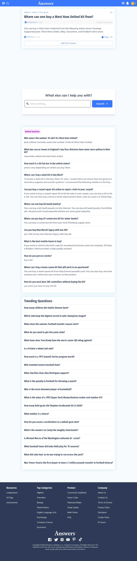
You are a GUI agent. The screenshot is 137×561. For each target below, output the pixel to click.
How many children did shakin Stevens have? (46, 307)
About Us (102, 492)
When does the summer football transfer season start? (51, 324)
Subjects (27, 12)
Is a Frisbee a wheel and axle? (39, 348)
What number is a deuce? (36, 413)
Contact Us (103, 497)
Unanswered (11, 502)
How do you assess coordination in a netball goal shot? (51, 421)
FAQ (69, 517)
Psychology (42, 517)
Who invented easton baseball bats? (42, 364)
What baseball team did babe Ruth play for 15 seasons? (51, 446)
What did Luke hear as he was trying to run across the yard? (53, 454)
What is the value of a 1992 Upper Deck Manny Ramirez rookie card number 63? (63, 397)
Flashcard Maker (74, 502)
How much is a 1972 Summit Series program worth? (49, 356)
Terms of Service (105, 502)
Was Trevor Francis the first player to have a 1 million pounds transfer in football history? (68, 462)
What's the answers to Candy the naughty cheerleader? (51, 430)
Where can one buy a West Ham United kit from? (58, 17)
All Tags (9, 497)
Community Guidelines (77, 492)
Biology (40, 502)
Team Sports (43, 12)
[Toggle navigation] (3, 3)
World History (43, 507)
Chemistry (41, 497)
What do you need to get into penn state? (44, 332)
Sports (34, 12)
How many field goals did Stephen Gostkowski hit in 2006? (53, 405)
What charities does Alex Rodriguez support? (46, 373)
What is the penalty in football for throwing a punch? (50, 381)
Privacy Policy (104, 507)
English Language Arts (46, 512)
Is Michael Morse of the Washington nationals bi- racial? (52, 438)
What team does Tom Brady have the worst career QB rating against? (58, 340)
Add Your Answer (68, 43)
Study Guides (73, 507)
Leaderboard (11, 492)
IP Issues (102, 522)
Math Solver (72, 512)
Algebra (40, 492)
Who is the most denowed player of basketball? (48, 389)
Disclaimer (102, 512)
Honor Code (72, 497)
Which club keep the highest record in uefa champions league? (55, 315)
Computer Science (45, 522)
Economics (41, 527)
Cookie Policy (103, 517)
